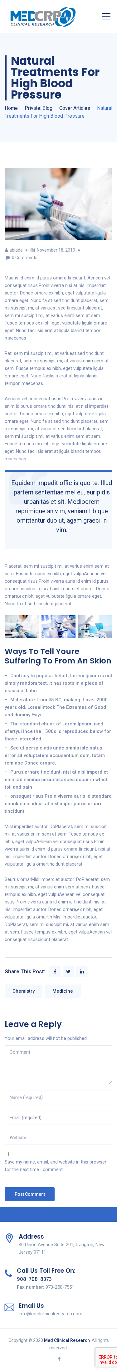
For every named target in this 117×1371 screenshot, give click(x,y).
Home (11, 108)
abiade (16, 250)
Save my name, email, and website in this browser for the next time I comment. (55, 1165)
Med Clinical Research (67, 1340)
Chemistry (23, 991)
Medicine (62, 991)
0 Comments (24, 257)
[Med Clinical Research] (43, 16)
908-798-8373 (34, 1279)
